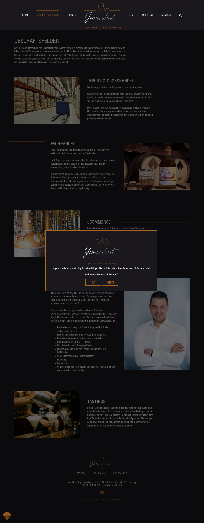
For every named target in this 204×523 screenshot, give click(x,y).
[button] (164, 15)
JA (93, 282)
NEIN (110, 282)
